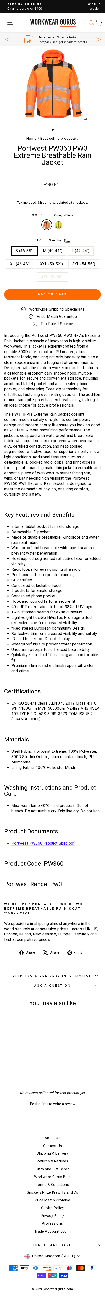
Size (49, 240)
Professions (52, 1224)
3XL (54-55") (83, 264)
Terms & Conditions (52, 1185)
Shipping (44, 202)
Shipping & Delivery (52, 1153)
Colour (52, 215)
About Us (52, 1138)
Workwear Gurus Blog (52, 1177)
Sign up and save (51, 1245)
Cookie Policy (52, 1208)
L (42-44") (81, 250)
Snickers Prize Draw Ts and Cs (52, 1193)
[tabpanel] (55, 39)
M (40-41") (52, 250)
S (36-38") (24, 250)
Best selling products (58, 139)
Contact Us (52, 1146)
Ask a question (52, 985)
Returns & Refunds (52, 1161)
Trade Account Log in (52, 1231)
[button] (52, 1103)
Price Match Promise (52, 1200)
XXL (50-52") (51, 264)
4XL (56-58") (52, 277)
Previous (7, 39)
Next (99, 39)
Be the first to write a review (52, 1104)
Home (31, 139)
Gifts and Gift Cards (52, 1169)
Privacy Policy (52, 1216)
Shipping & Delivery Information (52, 975)
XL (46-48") (20, 264)
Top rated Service (55, 37)
